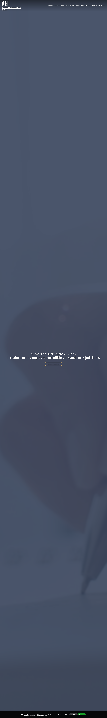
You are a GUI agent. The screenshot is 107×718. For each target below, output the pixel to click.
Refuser (74, 714)
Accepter (82, 714)
